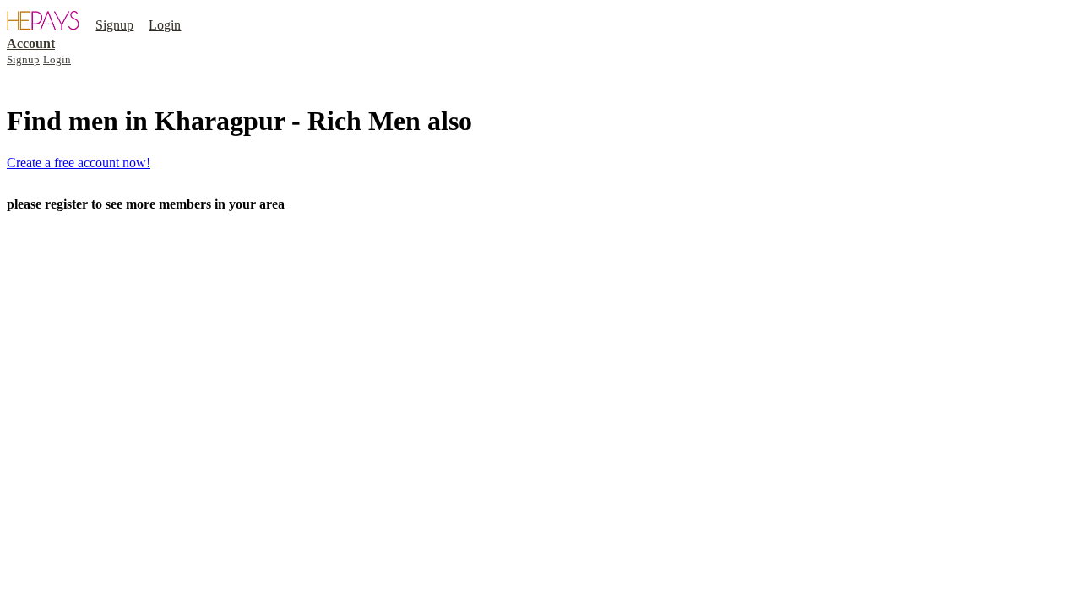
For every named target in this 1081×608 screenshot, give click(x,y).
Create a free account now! (78, 162)
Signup (114, 25)
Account (31, 43)
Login (165, 25)
